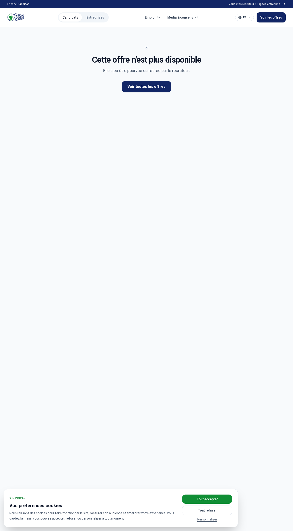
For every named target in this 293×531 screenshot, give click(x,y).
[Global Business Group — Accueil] (15, 17)
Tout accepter (207, 499)
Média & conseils (180, 17)
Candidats (70, 17)
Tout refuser (207, 510)
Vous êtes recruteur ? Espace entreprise (254, 4)
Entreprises (95, 17)
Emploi (150, 17)
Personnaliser (207, 519)
